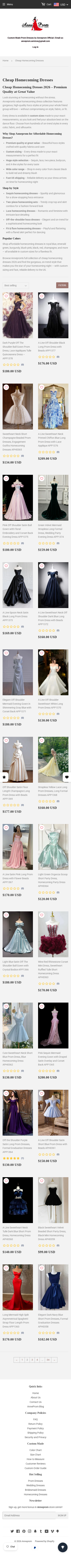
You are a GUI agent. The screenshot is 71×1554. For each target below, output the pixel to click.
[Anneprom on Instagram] (29, 1531)
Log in (35, 47)
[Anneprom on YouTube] (46, 1531)
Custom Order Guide (35, 1468)
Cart (48, 4)
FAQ (35, 1419)
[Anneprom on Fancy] (57, 1531)
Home (5, 60)
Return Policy (35, 1423)
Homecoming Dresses (35, 1494)
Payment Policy (35, 1428)
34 (48, 1359)
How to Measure (35, 1459)
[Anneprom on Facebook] (18, 1531)
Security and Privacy (35, 1437)
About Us (35, 1397)
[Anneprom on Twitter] (12, 1531)
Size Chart (35, 1454)
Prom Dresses (35, 1480)
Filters (62, 285)
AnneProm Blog (35, 1406)
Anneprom (27, 1541)
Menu (10, 4)
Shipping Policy (35, 1432)
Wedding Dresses (35, 1485)
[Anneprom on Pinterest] (24, 1531)
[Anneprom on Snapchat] (35, 1531)
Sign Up (62, 1515)
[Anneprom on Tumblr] (41, 1531)
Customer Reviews (35, 1463)
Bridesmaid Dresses (35, 1490)
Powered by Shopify (44, 1541)
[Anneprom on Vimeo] (52, 1531)
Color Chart (35, 1450)
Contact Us (36, 1402)
